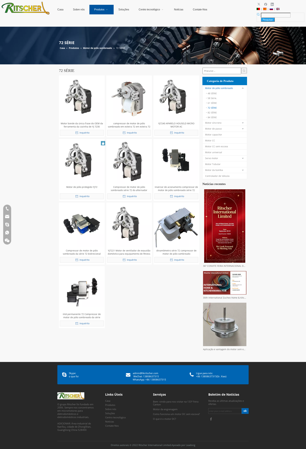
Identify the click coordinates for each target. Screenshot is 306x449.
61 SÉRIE (212, 102)
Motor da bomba (214, 170)
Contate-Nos (112, 425)
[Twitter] (259, 4)
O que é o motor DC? (164, 418)
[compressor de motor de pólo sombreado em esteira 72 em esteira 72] (129, 98)
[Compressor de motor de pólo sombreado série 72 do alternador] (129, 161)
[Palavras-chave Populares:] (244, 70)
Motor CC (210, 140)
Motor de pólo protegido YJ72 (81, 186)
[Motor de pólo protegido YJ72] (82, 161)
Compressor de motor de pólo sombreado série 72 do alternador (129, 188)
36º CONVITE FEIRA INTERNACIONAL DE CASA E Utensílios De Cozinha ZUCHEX (224, 265)
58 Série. (212, 98)
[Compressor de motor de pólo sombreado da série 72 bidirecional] (82, 225)
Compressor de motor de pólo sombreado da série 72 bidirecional (82, 252)
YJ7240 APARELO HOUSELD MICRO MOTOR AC (176, 125)
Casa (107, 400)
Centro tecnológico (115, 417)
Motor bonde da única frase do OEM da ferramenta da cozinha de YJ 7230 (82, 125)
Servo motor (211, 158)
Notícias (109, 421)
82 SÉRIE (212, 112)
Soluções (110, 413)
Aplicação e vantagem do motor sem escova (224, 349)
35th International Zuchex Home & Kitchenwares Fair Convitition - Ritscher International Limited (224, 297)
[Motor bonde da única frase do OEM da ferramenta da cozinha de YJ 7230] (82, 98)
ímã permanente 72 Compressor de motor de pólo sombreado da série (82, 316)
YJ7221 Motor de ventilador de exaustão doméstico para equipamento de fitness (129, 252)
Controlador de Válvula (217, 175)
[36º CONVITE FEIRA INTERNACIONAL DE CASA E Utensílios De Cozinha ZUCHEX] (224, 226)
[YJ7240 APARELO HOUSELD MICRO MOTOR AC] (176, 98)
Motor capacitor (213, 134)
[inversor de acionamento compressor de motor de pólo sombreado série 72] (176, 161)
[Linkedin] (272, 4)
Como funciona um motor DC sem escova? (176, 414)
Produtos (110, 405)
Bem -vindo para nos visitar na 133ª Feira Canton (175, 403)
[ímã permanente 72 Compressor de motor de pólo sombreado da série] (82, 288)
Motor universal (213, 152)
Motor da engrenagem (165, 409)
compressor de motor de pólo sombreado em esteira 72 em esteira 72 (129, 125)
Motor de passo (213, 128)
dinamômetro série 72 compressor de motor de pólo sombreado (176, 252)
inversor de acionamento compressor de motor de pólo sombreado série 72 (176, 188)
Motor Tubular (213, 164)
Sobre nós (110, 409)
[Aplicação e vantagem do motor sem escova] (224, 324)
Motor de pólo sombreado (219, 88)
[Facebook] (265, 4)
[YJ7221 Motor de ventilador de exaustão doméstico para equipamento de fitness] (129, 225)
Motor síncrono (213, 122)
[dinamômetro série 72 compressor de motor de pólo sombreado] (176, 225)
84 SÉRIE (212, 117)
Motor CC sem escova (216, 146)
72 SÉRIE (212, 107)
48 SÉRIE (212, 93)
